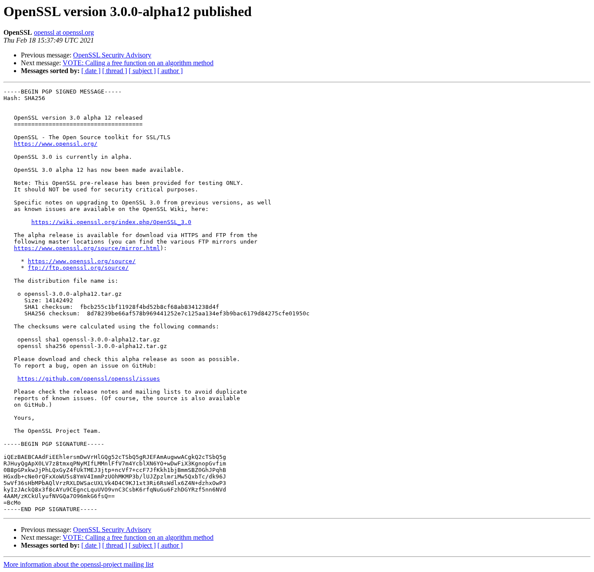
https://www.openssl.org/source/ (82, 261)
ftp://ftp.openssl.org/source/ (78, 267)
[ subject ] (142, 70)
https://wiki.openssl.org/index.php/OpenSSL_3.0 (111, 222)
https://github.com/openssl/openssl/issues (88, 378)
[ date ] (90, 70)
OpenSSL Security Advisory (112, 55)
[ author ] (170, 70)
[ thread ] (114, 70)
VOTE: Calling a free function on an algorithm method (138, 63)
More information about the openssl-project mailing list (78, 564)
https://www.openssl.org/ (55, 143)
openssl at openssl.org (64, 32)
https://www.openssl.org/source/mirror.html (87, 248)
